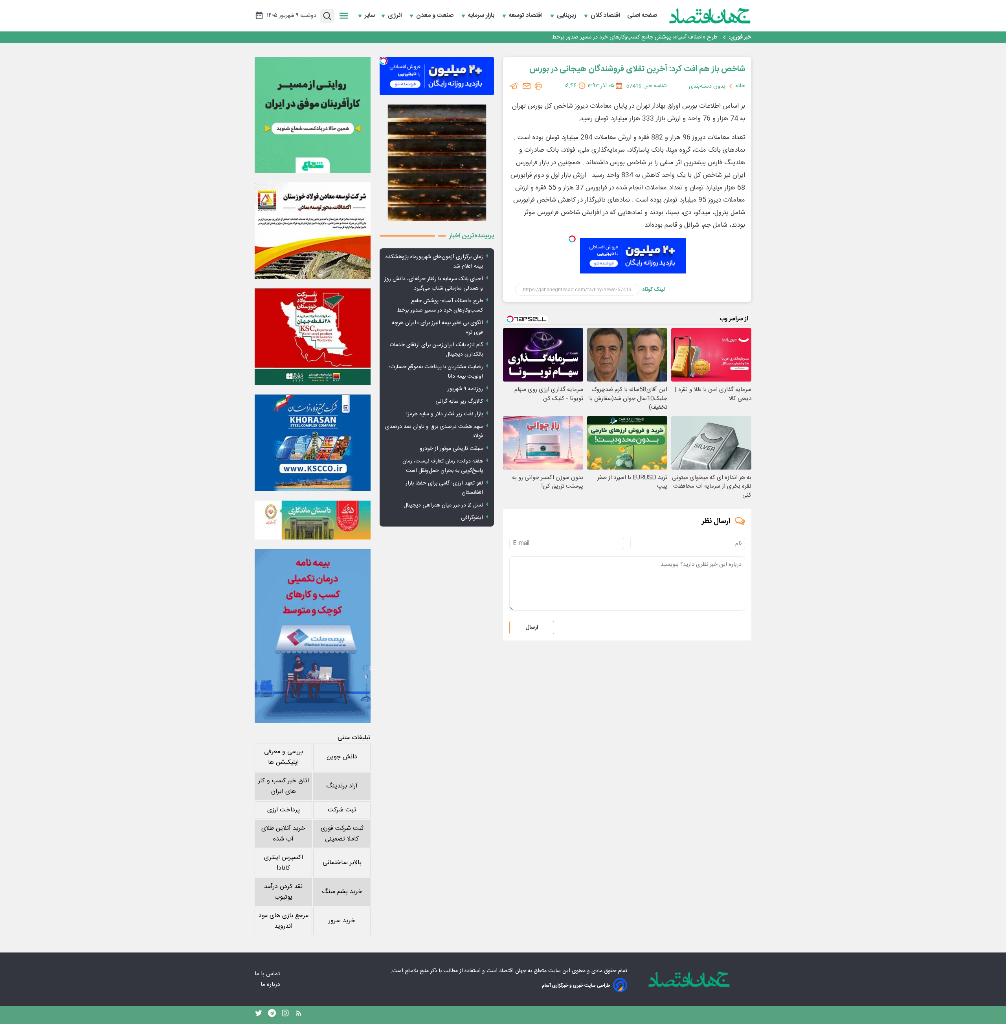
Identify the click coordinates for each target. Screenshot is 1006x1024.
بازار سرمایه (482, 16)
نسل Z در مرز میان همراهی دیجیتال (443, 505)
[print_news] (538, 86)
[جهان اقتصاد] (710, 15)
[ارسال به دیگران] (527, 86)
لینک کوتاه (654, 289)
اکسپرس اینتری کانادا (283, 863)
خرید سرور (342, 921)
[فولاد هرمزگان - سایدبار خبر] (437, 163)
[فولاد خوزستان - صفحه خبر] (313, 336)
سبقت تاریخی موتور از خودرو (451, 448)
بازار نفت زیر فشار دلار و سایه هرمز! (444, 414)
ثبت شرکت (342, 810)
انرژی (395, 16)
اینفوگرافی (472, 518)
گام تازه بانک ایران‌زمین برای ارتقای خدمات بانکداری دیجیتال (436, 349)
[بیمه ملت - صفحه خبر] (313, 636)
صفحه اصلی (642, 16)
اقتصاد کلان (606, 16)
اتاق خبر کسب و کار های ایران (283, 786)
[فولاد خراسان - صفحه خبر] (313, 443)
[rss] (299, 1015)
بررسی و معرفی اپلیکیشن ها (283, 757)
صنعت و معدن (435, 16)
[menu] (344, 16)
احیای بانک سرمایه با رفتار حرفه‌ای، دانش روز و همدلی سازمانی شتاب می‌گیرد (433, 283)
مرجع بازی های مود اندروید (283, 921)
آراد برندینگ (342, 786)
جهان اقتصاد (512, 971)
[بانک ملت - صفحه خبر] (313, 520)
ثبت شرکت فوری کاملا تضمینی (342, 833)
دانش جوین (342, 757)
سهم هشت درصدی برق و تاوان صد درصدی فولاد (434, 431)
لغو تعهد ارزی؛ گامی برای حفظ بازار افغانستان (444, 488)
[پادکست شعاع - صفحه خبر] (313, 115)
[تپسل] (572, 239)
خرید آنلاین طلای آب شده (283, 833)
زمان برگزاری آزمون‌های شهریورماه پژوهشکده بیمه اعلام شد (434, 261)
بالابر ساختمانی (342, 862)
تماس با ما (268, 974)
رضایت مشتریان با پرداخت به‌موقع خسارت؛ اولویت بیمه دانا (436, 371)
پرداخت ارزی (283, 810)
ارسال (531, 627)
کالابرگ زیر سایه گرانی (459, 401)
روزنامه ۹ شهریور (465, 389)
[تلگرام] (514, 86)
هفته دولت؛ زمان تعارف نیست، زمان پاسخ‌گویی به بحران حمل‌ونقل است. (442, 466)
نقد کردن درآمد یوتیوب (283, 892)
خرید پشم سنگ (342, 891)
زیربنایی (567, 16)
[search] (327, 16)
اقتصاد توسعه (526, 16)
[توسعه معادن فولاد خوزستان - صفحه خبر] (313, 230)
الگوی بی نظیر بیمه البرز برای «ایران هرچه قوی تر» (661, 37)
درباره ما (271, 984)
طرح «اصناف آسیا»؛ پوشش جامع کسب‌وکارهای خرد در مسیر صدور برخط (440, 305)
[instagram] (285, 1015)
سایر (370, 16)
